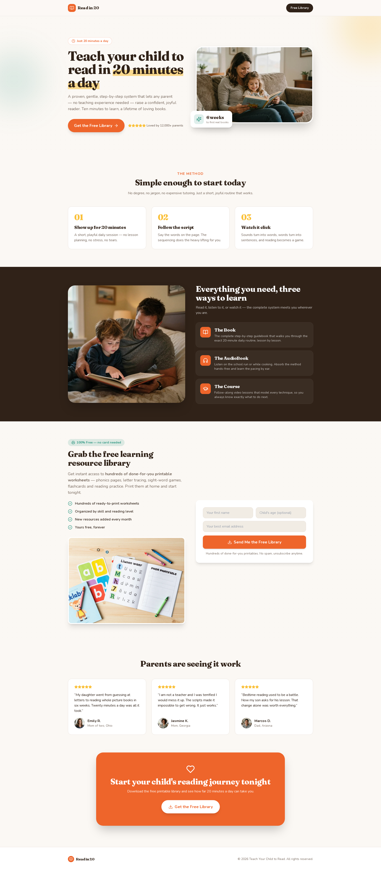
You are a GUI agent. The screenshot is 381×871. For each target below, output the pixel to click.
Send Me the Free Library (257, 542)
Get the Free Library (93, 125)
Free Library (300, 8)
